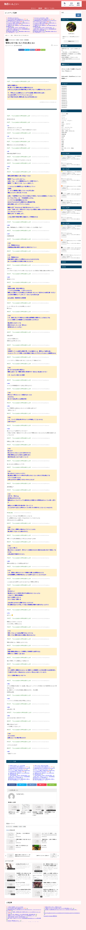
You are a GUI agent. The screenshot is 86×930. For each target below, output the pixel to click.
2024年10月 (64, 105)
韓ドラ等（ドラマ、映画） (68, 148)
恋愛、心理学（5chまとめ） (68, 130)
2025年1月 (64, 100)
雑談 (7, 39)
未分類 (63, 136)
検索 (63, 12)
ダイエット (33, 8)
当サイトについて (66, 129)
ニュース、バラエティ (67, 120)
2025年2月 (64, 98)
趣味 (63, 144)
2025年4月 (64, 95)
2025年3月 (64, 96)
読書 (63, 142)
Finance (67, 71)
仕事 (63, 122)
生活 (63, 137)
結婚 (63, 141)
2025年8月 (64, 88)
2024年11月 (64, 103)
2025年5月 (64, 93)
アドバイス (12, 39)
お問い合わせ (69, 163)
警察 (18, 39)
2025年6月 (64, 91)
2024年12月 (64, 102)
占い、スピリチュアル (67, 127)
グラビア (64, 115)
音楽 (63, 149)
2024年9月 (64, 107)
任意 (22, 39)
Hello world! (65, 76)
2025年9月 (64, 86)
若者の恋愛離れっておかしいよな (70, 57)
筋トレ (63, 139)
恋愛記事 (40, 8)
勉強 (63, 125)
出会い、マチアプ (66, 124)
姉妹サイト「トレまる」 (50, 8)
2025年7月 (64, 90)
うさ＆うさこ (55, 45)
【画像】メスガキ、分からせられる (74, 193)
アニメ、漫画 (65, 113)
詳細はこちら (71, 41)
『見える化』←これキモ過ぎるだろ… (71, 52)
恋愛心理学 (64, 132)
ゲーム (63, 117)
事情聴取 (27, 39)
